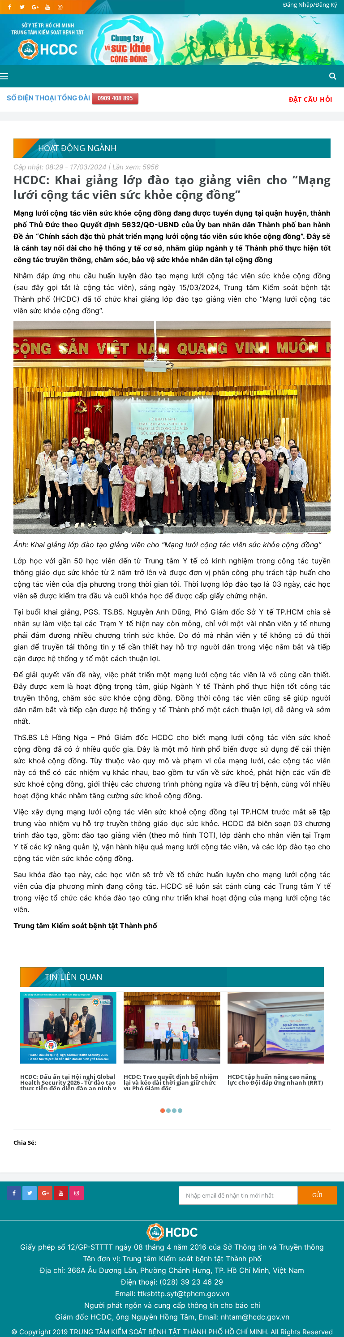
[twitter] (22, 7)
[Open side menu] (4, 76)
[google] (35, 7)
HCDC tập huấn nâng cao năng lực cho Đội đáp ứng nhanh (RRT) (275, 1079)
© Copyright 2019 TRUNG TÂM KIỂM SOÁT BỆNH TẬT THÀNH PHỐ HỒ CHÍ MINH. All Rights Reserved (172, 1332)
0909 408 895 (115, 98)
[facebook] (10, 7)
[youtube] (47, 7)
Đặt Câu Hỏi (311, 99)
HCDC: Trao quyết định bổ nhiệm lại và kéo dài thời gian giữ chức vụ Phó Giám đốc (171, 1082)
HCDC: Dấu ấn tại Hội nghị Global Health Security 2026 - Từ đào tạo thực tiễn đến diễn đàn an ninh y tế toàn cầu (68, 1085)
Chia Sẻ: (24, 1142)
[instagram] (60, 7)
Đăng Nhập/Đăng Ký (310, 4)
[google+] (45, 1193)
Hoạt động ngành (77, 148)
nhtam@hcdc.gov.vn (255, 1316)
